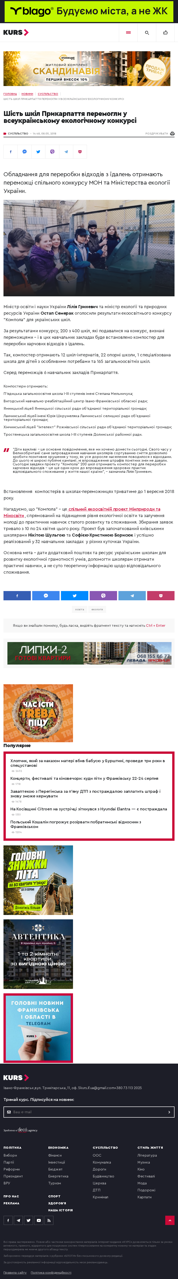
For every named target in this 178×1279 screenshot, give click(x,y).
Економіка (58, 1147)
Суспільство (18, 133)
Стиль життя (150, 1147)
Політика (12, 1147)
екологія (97, 609)
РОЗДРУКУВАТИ (157, 133)
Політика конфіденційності (51, 1272)
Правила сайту (15, 1272)
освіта (79, 609)
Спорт (54, 1196)
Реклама (11, 1203)
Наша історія (60, 1210)
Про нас (11, 1196)
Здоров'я (57, 1203)
